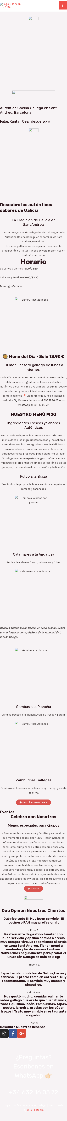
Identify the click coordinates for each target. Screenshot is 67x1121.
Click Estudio (35, 1109)
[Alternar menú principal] (63, 5)
